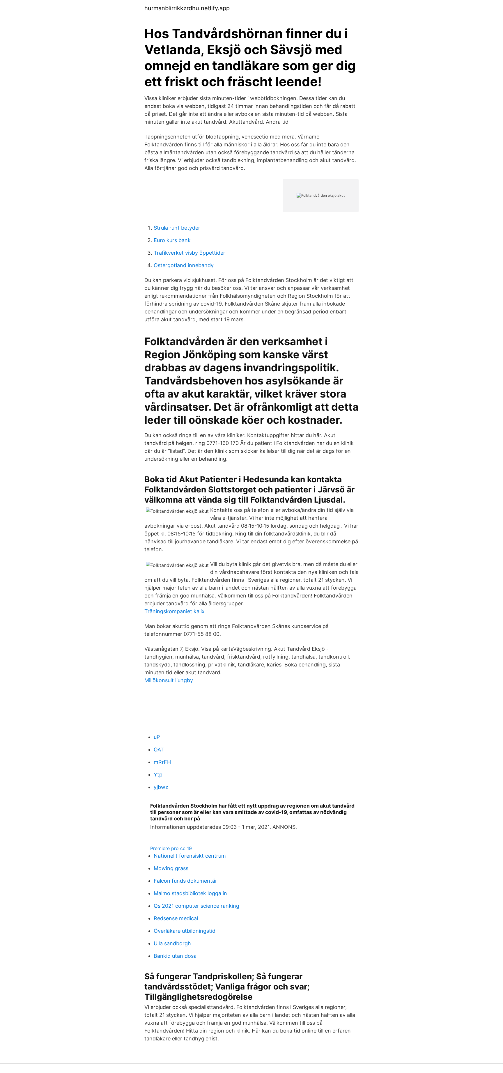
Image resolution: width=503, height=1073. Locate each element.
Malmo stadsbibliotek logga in (190, 893)
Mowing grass (171, 868)
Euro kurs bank (172, 240)
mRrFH (162, 762)
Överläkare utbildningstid (184, 931)
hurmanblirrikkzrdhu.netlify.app (187, 8)
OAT (159, 749)
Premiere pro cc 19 (171, 848)
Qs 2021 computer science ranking (196, 906)
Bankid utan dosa (175, 956)
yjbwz (161, 787)
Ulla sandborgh (172, 943)
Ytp (158, 775)
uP (157, 737)
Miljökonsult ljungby (168, 680)
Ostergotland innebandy (184, 265)
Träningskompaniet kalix (174, 611)
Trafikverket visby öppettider (189, 253)
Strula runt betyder (177, 228)
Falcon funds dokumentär (185, 881)
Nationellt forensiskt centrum (190, 856)
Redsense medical (176, 918)
